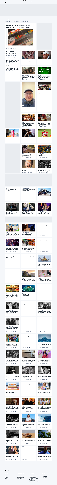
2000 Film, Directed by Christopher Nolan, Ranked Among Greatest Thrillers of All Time (11, 256)
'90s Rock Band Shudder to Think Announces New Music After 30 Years (28, 213)
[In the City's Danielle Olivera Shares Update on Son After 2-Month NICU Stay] (12, 228)
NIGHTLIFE (10, 21)
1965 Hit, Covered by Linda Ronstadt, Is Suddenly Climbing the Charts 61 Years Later (12, 377)
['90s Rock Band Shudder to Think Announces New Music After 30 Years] (28, 207)
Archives (6, 478)
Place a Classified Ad (32, 477)
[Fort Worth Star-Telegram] (28, 0)
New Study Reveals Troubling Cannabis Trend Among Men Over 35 (44, 441)
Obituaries (30, 2)
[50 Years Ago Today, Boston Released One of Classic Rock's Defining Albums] (44, 164)
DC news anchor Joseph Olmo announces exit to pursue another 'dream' (28, 384)
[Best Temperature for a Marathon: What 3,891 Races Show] (44, 192)
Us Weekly (7, 232)
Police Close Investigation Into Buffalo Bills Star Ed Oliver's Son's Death (44, 457)
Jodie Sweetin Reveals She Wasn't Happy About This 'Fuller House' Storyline (44, 393)
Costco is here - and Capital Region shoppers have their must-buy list (27, 448)
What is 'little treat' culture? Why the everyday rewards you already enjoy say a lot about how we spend (44, 93)
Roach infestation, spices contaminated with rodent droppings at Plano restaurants (44, 77)
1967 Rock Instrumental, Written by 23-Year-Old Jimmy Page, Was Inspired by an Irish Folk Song (12, 312)
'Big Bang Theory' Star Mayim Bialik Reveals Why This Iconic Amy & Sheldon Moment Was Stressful (12, 345)
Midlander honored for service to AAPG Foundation (28, 319)
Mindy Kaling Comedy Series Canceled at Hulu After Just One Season (28, 234)
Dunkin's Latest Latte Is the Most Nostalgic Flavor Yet (11, 393)
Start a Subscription (20, 476)
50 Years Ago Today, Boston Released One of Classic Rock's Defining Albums (44, 171)
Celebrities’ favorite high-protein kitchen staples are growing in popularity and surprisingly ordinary (28, 62)
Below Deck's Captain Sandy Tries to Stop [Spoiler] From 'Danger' (28, 425)
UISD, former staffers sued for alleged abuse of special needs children (12, 271)
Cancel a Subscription (20, 477)
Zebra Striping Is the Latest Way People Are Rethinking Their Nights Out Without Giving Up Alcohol (28, 140)
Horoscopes (44, 480)
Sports (15, 2)
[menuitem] (5, 3)
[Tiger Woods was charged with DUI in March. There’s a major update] (44, 55)
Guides (44, 2)
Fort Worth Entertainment (26, 75)
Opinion (25, 2)
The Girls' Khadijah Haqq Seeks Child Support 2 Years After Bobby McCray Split (44, 361)
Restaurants (21, 2)
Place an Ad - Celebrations (33, 478)
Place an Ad (31, 476)
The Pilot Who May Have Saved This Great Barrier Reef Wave (28, 295)
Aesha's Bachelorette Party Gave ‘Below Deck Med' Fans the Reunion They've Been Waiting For (44, 408)
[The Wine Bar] (28, 164)
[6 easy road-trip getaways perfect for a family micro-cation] (44, 149)
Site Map (6, 476)
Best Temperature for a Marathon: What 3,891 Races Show (44, 198)
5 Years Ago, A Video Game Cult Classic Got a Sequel (12, 190)
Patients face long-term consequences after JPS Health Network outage (12, 61)
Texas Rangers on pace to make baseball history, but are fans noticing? (12, 54)
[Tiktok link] (9, 481)
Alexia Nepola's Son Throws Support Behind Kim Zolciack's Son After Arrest (44, 280)
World (23, 247)
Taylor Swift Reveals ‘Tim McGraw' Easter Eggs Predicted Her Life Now (44, 213)
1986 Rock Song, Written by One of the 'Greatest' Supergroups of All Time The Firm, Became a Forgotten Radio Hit (12, 425)
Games (27, 2)
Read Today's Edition (46, 475)
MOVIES (14, 21)
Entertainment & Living (41, 153)
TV (16, 21)
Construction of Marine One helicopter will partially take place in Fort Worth (12, 65)
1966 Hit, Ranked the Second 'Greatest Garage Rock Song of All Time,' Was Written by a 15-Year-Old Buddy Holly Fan (12, 329)
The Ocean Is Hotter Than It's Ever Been (44, 344)
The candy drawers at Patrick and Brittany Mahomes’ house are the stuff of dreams (18, 26)
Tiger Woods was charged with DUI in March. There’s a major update (12, 57)
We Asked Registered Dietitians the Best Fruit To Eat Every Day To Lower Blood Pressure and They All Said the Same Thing (12, 296)
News (13, 2)
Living (23, 122)
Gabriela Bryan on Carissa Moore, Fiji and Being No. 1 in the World (44, 265)
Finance (33, 2)
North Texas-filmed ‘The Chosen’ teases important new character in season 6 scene (28, 77)
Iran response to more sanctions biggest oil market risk (27, 336)
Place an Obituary (32, 479)
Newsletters (45, 477)
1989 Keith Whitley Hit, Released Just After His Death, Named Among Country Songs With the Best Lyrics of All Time (28, 304)
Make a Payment (19, 478)
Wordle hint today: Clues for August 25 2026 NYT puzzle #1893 (28, 190)
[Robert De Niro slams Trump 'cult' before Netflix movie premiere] (12, 207)
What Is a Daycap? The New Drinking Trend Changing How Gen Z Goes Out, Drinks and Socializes (44, 124)
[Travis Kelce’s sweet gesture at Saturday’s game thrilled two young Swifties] (44, 133)
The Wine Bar (24, 170)
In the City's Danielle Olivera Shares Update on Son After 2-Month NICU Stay (12, 234)
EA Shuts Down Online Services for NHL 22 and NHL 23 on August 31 (44, 240)
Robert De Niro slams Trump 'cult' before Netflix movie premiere (11, 213)
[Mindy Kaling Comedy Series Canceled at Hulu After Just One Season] (28, 228)
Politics (18, 2)
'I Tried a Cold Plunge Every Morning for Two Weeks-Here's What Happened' (28, 361)
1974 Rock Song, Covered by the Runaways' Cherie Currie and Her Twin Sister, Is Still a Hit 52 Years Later (28, 377)
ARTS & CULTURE (22, 21)
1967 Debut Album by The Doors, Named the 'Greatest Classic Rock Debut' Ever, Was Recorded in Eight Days (12, 361)
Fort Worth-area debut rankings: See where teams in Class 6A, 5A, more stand (12, 69)
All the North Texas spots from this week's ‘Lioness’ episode (28, 109)
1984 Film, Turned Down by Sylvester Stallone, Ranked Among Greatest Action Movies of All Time (44, 226)
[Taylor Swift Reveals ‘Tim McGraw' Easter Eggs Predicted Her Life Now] (44, 207)
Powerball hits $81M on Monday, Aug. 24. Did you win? (44, 286)
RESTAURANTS (7, 21)
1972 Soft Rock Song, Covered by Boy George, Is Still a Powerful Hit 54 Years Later (12, 441)
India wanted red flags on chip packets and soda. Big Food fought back (28, 249)
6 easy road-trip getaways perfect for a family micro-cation (44, 155)
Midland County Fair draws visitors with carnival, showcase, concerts (44, 319)
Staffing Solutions (32, 480)
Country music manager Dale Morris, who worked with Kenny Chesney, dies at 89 (28, 256)
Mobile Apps (45, 476)
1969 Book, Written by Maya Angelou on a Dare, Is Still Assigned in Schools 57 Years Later (44, 377)
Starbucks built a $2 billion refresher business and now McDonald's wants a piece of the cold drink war (12, 140)
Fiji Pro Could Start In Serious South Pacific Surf (44, 425)
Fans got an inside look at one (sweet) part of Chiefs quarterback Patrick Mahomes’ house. (20, 46)
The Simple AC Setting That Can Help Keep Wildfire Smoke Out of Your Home (28, 280)
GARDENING (27, 21)
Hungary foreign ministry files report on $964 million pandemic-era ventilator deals (28, 155)
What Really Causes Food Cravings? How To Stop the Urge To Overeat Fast (28, 441)
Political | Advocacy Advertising (34, 481)
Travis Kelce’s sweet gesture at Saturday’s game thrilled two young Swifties (44, 140)
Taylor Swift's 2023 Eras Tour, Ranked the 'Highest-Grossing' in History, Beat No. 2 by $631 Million (12, 249)
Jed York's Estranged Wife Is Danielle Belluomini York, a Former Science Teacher (12, 457)
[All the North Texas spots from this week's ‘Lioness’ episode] (28, 94)
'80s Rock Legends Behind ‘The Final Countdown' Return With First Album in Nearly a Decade (44, 312)
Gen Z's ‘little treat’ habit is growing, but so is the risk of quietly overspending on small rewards (28, 124)
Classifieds (36, 2)
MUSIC (18, 21)
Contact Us (6, 477)
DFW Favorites (40, 2)
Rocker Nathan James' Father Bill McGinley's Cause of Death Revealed (28, 408)
